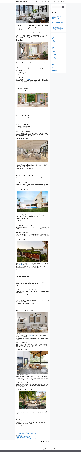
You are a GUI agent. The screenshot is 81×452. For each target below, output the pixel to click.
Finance (53, 51)
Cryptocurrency (54, 45)
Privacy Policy (50, 1)
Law (53, 60)
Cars (59, 1)
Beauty (53, 38)
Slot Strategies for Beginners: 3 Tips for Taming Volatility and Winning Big (57, 16)
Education (42, 1)
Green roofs (20, 264)
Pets (53, 61)
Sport (53, 64)
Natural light (30, 335)
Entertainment (54, 48)
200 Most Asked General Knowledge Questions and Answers (56, 19)
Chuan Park (21, 68)
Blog (53, 40)
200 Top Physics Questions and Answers (23, 437)
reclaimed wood (31, 110)
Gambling (54, 54)
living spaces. (29, 436)
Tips (53, 67)
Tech (46, 1)
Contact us (63, 1)
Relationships (54, 63)
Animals (53, 37)
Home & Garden (19, 435)
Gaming (55, 1)
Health (53, 57)
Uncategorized (54, 70)
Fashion (53, 50)
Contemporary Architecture (21, 436)
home (26, 436)
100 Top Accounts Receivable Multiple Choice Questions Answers (26, 438)
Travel (53, 68)
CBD (53, 44)
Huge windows (29, 79)
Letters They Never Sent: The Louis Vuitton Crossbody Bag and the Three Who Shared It (58, 28)
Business (37, 1)
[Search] (63, 7)
